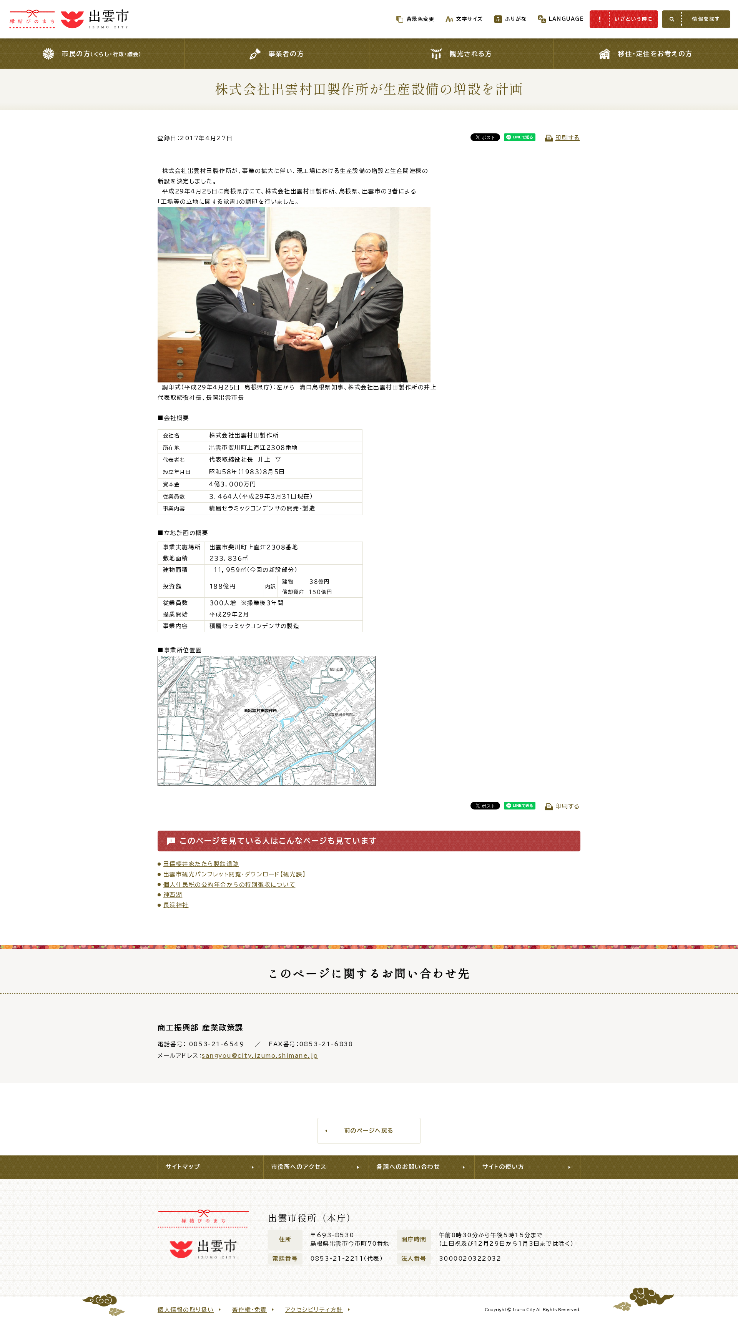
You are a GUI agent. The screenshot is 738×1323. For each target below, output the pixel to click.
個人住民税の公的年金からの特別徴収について (229, 885)
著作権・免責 (249, 1310)
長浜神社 (176, 905)
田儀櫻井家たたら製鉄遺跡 (201, 864)
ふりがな (516, 19)
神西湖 (173, 895)
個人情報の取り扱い (186, 1310)
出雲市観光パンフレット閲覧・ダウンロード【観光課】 (234, 874)
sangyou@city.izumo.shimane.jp (260, 1056)
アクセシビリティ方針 (314, 1310)
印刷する (567, 138)
